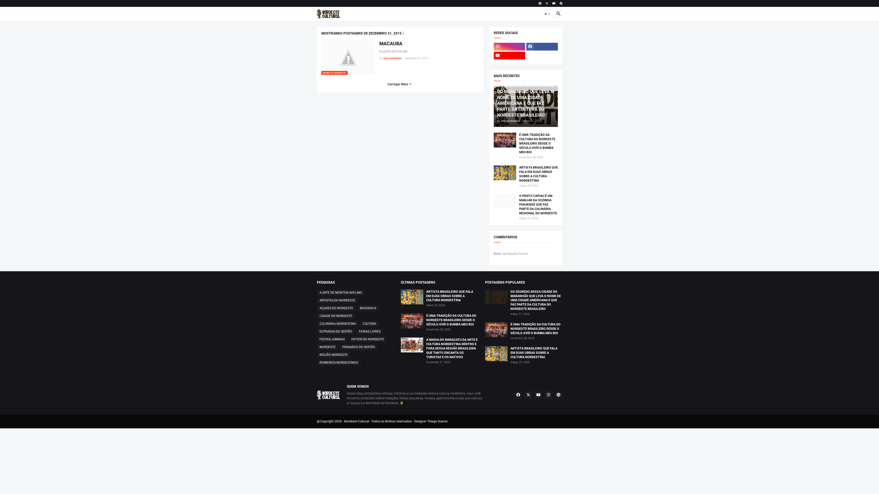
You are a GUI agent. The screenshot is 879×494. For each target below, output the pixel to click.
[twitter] (546, 3)
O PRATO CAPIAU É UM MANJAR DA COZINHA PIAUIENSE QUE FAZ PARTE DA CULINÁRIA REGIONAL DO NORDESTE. (538, 204)
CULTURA (369, 323)
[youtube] (554, 3)
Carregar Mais (398, 84)
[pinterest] (561, 3)
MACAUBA (390, 43)
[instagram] (509, 47)
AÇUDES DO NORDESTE (336, 308)
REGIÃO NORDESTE (334, 355)
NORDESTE (328, 347)
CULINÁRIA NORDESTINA (338, 323)
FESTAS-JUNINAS (332, 339)
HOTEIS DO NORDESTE (367, 339)
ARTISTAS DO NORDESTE (337, 300)
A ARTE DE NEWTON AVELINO (341, 292)
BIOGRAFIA (368, 308)
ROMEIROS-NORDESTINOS (339, 362)
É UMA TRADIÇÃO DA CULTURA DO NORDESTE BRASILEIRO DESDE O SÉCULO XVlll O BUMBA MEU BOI (537, 143)
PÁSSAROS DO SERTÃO (358, 347)
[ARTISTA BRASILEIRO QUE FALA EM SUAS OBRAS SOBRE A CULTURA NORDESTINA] (505, 172)
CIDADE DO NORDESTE (336, 316)
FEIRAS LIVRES (370, 331)
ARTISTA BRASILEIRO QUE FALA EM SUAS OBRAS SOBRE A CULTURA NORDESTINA (538, 174)
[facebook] (540, 3)
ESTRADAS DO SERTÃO (336, 331)
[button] (547, 14)
